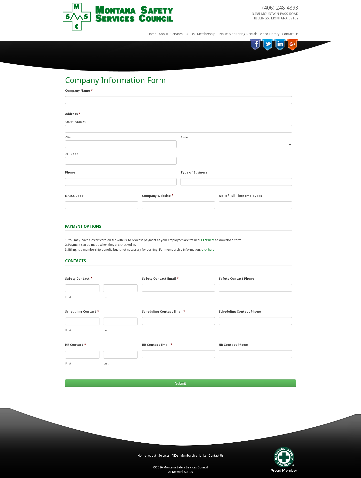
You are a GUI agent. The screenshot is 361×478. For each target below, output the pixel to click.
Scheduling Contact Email (163, 311)
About (163, 34)
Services (176, 34)
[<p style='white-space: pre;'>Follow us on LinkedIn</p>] (280, 45)
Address (73, 114)
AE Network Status (180, 472)
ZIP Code (71, 154)
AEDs (190, 34)
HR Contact (75, 345)
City (68, 137)
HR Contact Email (157, 345)
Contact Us (290, 34)
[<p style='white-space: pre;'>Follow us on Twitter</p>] (268, 45)
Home (151, 34)
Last (106, 297)
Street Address (75, 122)
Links (202, 455)
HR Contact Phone (233, 345)
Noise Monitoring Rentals (238, 34)
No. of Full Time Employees (240, 196)
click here (207, 249)
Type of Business (194, 172)
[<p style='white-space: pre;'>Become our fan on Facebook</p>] (256, 45)
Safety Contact (78, 278)
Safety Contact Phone (236, 278)
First (68, 297)
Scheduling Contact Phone (240, 311)
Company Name (79, 90)
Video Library (269, 34)
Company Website (157, 196)
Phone (70, 172)
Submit (180, 383)
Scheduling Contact (82, 311)
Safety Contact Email (160, 278)
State (184, 137)
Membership (206, 34)
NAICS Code (74, 196)
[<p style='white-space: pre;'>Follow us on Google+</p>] (292, 45)
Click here (208, 240)
